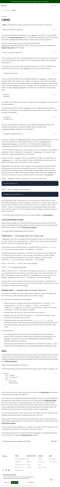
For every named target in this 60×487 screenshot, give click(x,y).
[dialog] (19, 479)
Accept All (14, 482)
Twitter (28, 464)
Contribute (18, 461)
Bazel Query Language (30, 227)
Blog (28, 459)
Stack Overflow (42, 467)
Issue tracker (41, 461)
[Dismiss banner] (58, 2)
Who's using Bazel (20, 459)
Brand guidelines (19, 470)
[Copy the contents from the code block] (54, 29)
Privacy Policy (52, 459)
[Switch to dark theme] (56, 480)
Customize (31, 482)
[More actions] (58, 6)
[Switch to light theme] (53, 480)
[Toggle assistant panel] (55, 5)
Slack (39, 464)
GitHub (28, 461)
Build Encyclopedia (11, 361)
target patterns (48, 215)
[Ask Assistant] (56, 29)
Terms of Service (53, 461)
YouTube (29, 467)
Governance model (20, 464)
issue (34, 1)
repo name (15, 37)
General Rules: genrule (9, 423)
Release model (19, 467)
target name (45, 392)
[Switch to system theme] (51, 480)
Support (40, 459)
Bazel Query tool (27, 435)
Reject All (6, 482)
